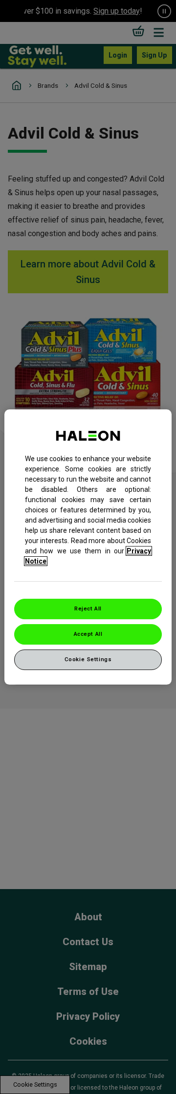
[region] (88, 547)
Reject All (88, 608)
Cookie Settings (88, 659)
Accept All (88, 633)
